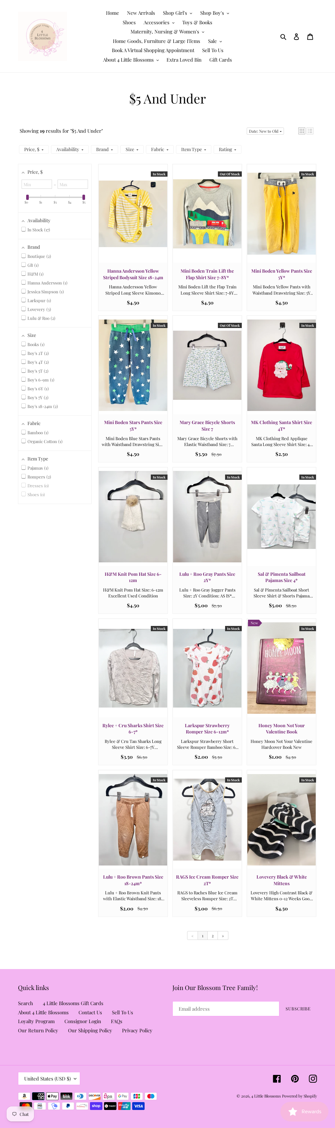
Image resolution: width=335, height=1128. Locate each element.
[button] (301, 130)
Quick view (133, 220)
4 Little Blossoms (266, 1096)
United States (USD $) (47, 1078)
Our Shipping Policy (90, 1030)
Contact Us (90, 1012)
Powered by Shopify (299, 1096)
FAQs (116, 1021)
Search (25, 1003)
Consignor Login (82, 1021)
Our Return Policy (38, 1030)
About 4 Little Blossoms (43, 1012)
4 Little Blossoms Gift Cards (73, 1003)
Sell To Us (122, 1012)
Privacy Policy (137, 1030)
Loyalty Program (36, 1021)
